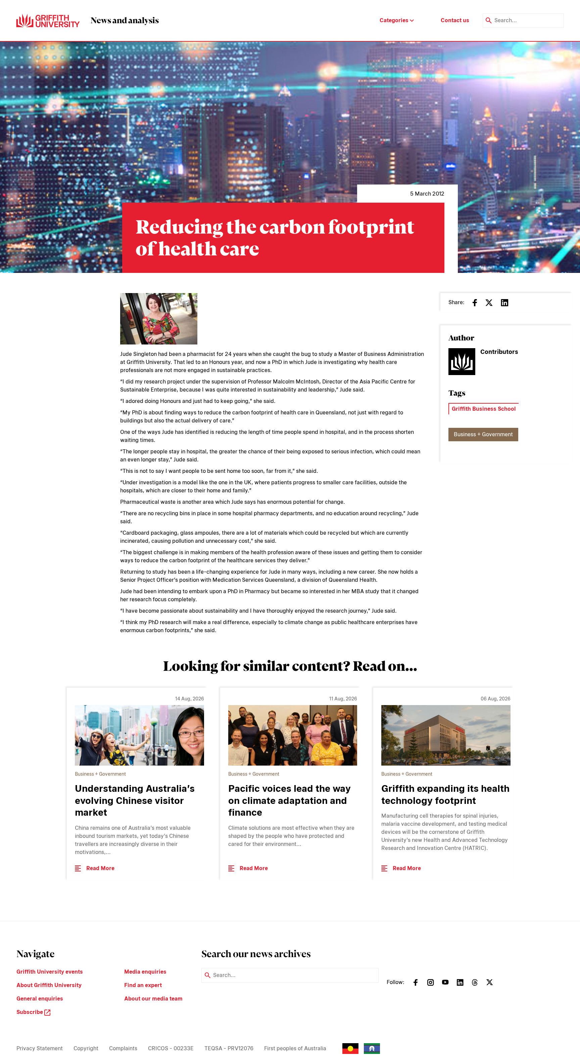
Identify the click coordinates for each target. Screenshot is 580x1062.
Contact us (455, 20)
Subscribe (30, 1012)
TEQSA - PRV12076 (228, 1048)
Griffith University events (49, 972)
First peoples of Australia (295, 1048)
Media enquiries (145, 972)
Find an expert (143, 985)
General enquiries (39, 998)
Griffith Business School (484, 409)
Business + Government (483, 434)
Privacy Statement (39, 1048)
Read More (100, 868)
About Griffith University (49, 985)
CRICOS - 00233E (171, 1048)
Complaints (123, 1048)
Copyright (86, 1048)
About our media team (153, 998)
